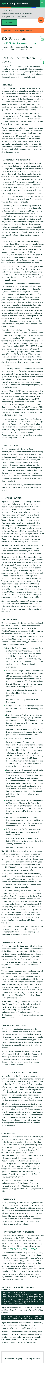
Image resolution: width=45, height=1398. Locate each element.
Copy (40, 1293)
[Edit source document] (42, 40)
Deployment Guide (8, 17)
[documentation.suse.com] (3, 10)
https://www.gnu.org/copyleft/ (22, 1248)
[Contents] (41, 20)
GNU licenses (21, 17)
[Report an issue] (40, 37)
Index (10, 10)
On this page (9, 22)
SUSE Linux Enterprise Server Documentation (17, 14)
